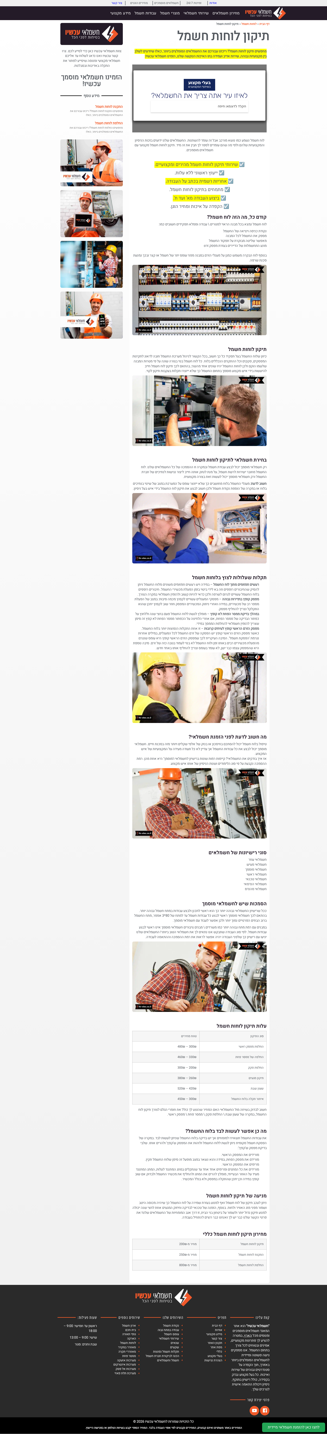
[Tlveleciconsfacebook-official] (264, 1410)
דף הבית (264, 24)
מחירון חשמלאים (226, 13)
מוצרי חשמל (170, 13)
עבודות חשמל (145, 13)
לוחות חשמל (249, 24)
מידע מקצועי (120, 13)
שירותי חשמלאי (196, 13)
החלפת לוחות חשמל (109, 123)
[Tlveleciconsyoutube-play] (254, 1410)
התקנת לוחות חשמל (109, 106)
